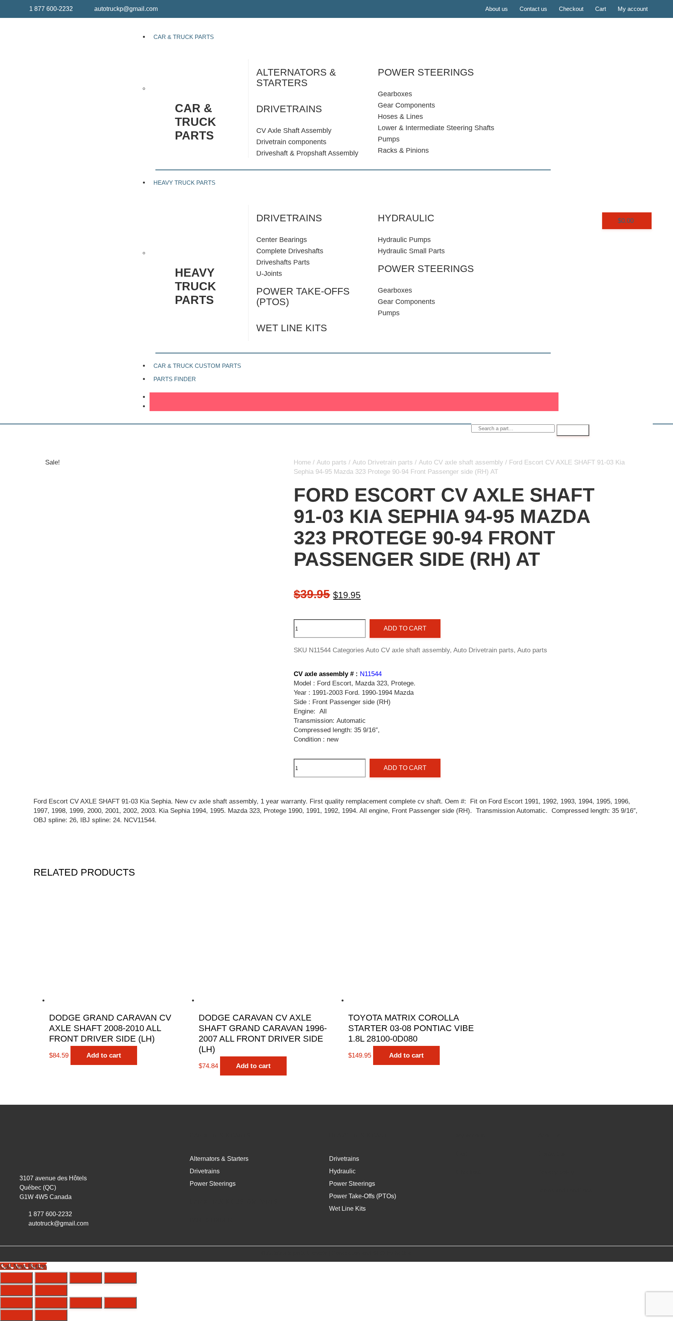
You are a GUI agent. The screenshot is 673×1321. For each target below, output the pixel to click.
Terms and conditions (565, 1190)
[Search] (573, 430)
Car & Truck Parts (183, 37)
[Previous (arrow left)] (16, 1290)
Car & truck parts (195, 122)
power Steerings (426, 72)
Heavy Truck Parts (184, 182)
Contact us (533, 8)
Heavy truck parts (195, 286)
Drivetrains (289, 108)
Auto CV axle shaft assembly (461, 462)
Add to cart (405, 628)
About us (496, 8)
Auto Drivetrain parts (382, 462)
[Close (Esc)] (120, 1278)
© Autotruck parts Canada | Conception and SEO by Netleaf (336, 1253)
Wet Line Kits (291, 327)
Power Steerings (426, 268)
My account (633, 8)
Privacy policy (556, 1172)
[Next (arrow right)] (51, 1290)
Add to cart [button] (103, 1055)
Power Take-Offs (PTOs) (303, 296)
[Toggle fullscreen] (51, 1278)
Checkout (571, 8)
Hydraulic (406, 217)
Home (302, 462)
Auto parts (332, 462)
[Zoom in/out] (16, 1278)
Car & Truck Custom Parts (197, 365)
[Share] (85, 1278)
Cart (600, 8)
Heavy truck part (358, 1135)
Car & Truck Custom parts (233, 1201)
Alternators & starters (296, 77)
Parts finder (174, 379)
